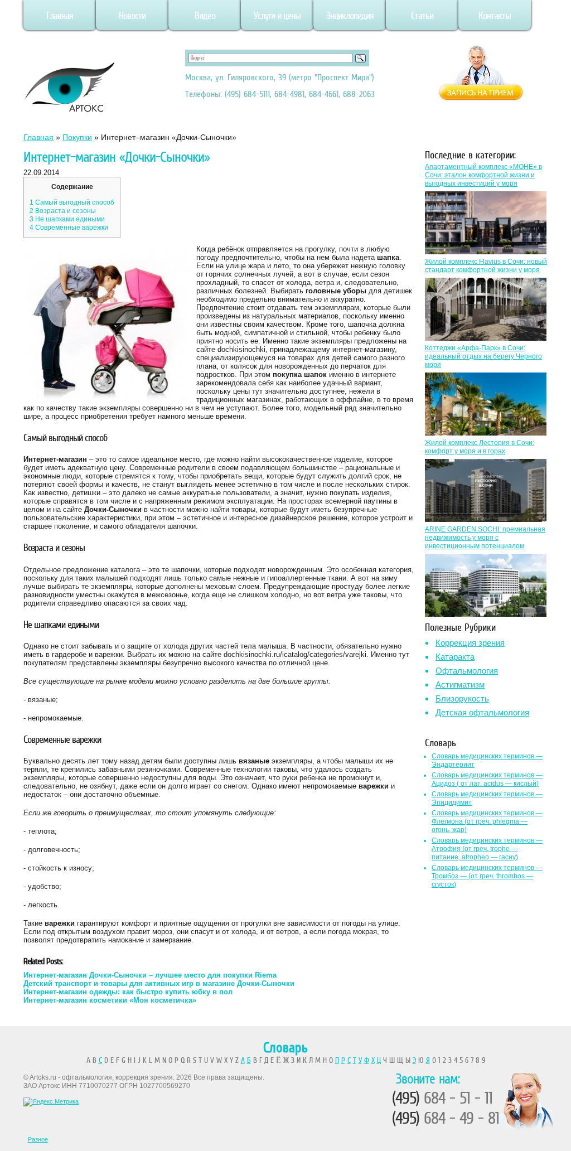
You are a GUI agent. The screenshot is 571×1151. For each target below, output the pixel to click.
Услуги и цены (277, 15)
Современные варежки (69, 227)
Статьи (422, 15)
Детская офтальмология (482, 712)
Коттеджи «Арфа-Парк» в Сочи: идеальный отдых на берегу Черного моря (483, 356)
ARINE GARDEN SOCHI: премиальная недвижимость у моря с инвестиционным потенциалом (485, 537)
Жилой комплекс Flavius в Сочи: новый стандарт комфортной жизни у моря (486, 266)
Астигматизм (460, 684)
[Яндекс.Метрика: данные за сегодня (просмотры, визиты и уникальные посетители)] (51, 1101)
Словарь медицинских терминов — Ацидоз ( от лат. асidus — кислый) (487, 779)
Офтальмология (466, 670)
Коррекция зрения (470, 642)
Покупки (77, 137)
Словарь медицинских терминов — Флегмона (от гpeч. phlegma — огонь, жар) (487, 821)
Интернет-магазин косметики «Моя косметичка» (109, 1000)
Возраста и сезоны (63, 211)
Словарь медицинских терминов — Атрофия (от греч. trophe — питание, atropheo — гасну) (487, 848)
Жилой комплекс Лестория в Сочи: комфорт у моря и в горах (479, 447)
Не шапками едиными (67, 219)
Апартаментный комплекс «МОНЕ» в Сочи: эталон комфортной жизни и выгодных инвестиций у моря (483, 175)
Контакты (494, 15)
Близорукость (462, 698)
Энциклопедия (350, 15)
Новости (132, 15)
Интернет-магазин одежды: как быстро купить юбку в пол (128, 992)
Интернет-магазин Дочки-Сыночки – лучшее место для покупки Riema (150, 975)
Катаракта (455, 656)
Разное (38, 1139)
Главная (59, 15)
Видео (205, 15)
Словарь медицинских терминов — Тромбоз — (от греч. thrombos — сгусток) (487, 876)
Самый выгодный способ (72, 202)
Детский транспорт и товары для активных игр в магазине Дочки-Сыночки (158, 983)
